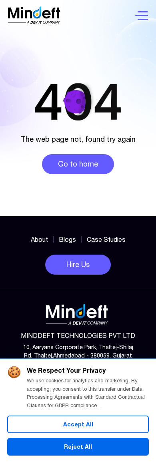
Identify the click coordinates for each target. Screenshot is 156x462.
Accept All (78, 424)
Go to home (78, 164)
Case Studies (106, 239)
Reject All (78, 446)
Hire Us (78, 264)
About (39, 239)
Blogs (67, 239)
